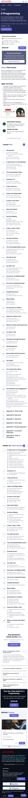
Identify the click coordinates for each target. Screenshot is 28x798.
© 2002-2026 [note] (14, 764)
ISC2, (14, 758)
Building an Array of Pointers (15, 612)
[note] (3, 26)
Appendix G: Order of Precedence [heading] (13, 436)
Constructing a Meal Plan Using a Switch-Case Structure (16, 521)
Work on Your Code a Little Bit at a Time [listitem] (17, 395)
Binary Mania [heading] (10, 299)
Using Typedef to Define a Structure (17, 585)
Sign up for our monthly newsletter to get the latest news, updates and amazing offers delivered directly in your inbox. (13, 774)
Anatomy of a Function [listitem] (13, 240)
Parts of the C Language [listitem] (13, 181)
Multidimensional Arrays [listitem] (13, 260)
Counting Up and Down (14, 544)
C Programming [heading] (10, 13)
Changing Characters (13, 565)
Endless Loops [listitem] (11, 382)
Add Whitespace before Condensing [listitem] (16, 401)
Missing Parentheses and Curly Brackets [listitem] (17, 379)
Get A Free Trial (6, 29)
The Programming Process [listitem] (14, 175)
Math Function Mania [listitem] (12, 250)
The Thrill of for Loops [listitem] (13, 231)
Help (24, 795)
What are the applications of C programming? (11, 685)
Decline (4, 795)
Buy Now (22, 47)
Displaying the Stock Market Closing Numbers (17, 556)
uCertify (9, 5)
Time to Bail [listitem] (10, 288)
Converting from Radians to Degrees (17, 548)
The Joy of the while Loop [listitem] (14, 233)
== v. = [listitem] (9, 372)
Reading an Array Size (13, 600)
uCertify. (12, 764)
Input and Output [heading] (11, 209)
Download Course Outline (15, 138)
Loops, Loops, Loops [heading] (13, 228)
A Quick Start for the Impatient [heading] (16, 162)
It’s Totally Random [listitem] (12, 252)
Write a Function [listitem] (11, 393)
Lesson (8, 145)
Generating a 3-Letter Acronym (16, 529)
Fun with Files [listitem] (11, 350)
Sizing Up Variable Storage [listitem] (14, 311)
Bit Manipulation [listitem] (11, 302)
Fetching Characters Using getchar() (17, 507)
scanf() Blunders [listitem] (11, 383)
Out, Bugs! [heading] (9, 360)
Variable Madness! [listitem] (12, 204)
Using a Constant (12, 501)
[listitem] (17, 5)
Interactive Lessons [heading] (14, 122)
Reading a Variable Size (14, 599)
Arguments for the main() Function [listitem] (15, 286)
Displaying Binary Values (14, 590)
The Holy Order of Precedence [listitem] (15, 253)
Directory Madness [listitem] (12, 348)
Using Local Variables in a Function (16, 536)
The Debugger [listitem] (11, 364)
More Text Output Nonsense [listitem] (14, 190)
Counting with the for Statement (16, 527)
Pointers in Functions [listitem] (12, 321)
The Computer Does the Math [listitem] (14, 197)
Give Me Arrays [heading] (11, 257)
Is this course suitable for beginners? (12, 668)
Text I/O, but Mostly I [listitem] (12, 213)
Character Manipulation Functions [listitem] (15, 268)
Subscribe (21, 778)
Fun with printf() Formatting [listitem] (14, 271)
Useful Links (5, 768)
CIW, (8, 758)
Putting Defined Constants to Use (16, 539)
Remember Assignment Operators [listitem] (15, 404)
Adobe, (17, 758)
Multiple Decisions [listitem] (12, 220)
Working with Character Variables (16, 508)
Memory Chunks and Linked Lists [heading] (16, 325)
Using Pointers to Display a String (16, 613)
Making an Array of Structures (15, 572)
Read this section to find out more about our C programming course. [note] (14, 640)
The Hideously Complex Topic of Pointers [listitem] (17, 312)
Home (4, 5)
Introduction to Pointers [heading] (14, 307)
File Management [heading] (11, 346)
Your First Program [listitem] (12, 168)
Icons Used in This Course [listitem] (14, 158)
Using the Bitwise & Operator (15, 593)
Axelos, (21, 758)
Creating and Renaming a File (15, 462)
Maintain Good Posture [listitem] (13, 390)
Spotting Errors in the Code (15, 483)
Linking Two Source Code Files (16, 464)
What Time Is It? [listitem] (11, 334)
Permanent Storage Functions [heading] (15, 339)
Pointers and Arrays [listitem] (12, 318)
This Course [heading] (8, 67)
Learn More (8, 792)
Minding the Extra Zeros (14, 490)
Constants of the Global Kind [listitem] (14, 243)
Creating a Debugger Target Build (16, 465)
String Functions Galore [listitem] (13, 269)
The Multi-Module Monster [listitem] (14, 355)
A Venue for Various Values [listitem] (14, 195)
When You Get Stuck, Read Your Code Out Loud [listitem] (17, 407)
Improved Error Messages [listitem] (14, 365)
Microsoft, (15, 757)
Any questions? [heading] (14, 636)
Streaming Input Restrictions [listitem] (14, 385)
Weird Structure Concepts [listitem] (14, 279)
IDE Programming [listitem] (12, 167)
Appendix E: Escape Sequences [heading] (16, 427)
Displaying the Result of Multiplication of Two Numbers (17, 473)
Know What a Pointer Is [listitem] (13, 400)
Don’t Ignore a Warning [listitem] (13, 380)
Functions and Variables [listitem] (13, 242)
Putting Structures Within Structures (17, 573)
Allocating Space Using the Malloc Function (16, 625)
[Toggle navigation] (26, 1)
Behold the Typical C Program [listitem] (14, 183)
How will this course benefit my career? (11, 674)
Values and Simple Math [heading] (13, 193)
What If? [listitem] (10, 218)
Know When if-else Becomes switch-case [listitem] (17, 403)
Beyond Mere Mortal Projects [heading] (15, 353)
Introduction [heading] (10, 150)
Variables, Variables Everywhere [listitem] (15, 295)
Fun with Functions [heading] (12, 238)
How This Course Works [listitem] (13, 157)
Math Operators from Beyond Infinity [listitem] (16, 249)
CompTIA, (4, 758)
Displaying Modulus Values (15, 546)
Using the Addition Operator (15, 493)
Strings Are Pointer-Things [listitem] (14, 320)
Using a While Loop (13, 530)
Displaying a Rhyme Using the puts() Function (17, 480)
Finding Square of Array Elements (16, 553)
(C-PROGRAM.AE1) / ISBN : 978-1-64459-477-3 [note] (14, 23)
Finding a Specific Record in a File (16, 459)
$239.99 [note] (14, 701)
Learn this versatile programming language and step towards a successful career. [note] (14, 697)
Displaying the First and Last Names (17, 566)
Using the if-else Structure (15, 519)
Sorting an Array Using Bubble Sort (16, 558)
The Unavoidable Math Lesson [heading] (16, 247)
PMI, (11, 758)
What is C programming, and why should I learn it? (11, 651)
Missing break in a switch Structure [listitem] (15, 377)
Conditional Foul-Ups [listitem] (12, 371)
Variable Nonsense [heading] (12, 292)
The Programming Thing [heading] (14, 172)
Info (16, 743)
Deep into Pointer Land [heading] (13, 316)
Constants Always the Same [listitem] (14, 205)
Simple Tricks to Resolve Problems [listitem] (16, 362)
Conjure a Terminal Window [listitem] (14, 285)
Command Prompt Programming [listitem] (15, 165)
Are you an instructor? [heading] (14, 53)
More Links (5, 771)
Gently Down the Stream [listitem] (13, 272)
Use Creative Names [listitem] (12, 392)
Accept (10, 795)
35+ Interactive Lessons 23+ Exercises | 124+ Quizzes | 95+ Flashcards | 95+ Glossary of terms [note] (16, 125)
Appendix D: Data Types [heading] (14, 423)
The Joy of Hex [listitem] (11, 304)
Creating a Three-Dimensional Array (17, 559)
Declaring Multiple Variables (15, 500)
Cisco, (23, 757)
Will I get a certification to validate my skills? (12, 680)
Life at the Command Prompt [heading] (15, 283)
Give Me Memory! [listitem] (12, 327)
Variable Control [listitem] (11, 294)
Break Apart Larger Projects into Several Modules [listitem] (17, 397)
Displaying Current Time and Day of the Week (17, 456)
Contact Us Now (14, 644)
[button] (9, 746)
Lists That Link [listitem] (11, 328)
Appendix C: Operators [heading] (13, 419)
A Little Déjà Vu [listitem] (11, 230)
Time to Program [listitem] (12, 335)
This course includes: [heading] (9, 36)
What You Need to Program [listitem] (14, 164)
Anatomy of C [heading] (10, 179)
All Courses (14, 715)
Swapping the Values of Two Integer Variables (17, 616)
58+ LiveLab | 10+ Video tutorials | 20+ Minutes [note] (15, 132)
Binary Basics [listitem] (11, 301)
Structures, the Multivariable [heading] (15, 276)
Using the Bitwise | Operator (15, 592)
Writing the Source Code (14, 453)
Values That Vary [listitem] (12, 202)
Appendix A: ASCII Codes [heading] (14, 411)
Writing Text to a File (13, 458)
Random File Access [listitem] (12, 342)
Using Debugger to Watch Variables (17, 467)
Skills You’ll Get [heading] (7, 84)
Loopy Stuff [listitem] (10, 235)
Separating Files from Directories (16, 461)
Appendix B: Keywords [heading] (13, 415)
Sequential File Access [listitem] (13, 341)
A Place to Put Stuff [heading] (12, 200)
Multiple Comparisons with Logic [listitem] (15, 221)
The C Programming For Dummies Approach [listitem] (15, 155)
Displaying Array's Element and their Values (17, 610)
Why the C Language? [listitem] (13, 152)
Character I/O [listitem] (11, 211)
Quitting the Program (13, 579)
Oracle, (20, 757)
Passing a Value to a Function (15, 537)
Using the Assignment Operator (16, 517)
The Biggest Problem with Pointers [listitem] (16, 309)
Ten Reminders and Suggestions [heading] (16, 388)
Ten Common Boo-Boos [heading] (13, 369)
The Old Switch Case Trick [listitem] (14, 223)
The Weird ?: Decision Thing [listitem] (14, 224)
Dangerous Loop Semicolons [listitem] (14, 374)
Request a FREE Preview (14, 61)
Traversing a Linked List (14, 627)
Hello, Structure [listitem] (11, 278)
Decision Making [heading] (11, 216)
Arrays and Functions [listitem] (12, 262)
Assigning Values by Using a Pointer (17, 603)
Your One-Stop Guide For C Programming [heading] (14, 692)
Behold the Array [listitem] (11, 259)
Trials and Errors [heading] (11, 186)
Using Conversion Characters (15, 488)
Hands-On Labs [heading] (12, 129)
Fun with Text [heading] (10, 266)
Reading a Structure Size (14, 602)
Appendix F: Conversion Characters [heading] (14, 431)
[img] (14, 724)
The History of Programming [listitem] (14, 174)
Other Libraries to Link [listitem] (13, 357)
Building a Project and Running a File (17, 452)
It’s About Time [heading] (11, 332)
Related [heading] (7, 712)
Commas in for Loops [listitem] (13, 376)
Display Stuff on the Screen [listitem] (14, 188)
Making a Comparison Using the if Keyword (16, 515)
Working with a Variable (14, 498)
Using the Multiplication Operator (16, 491)
